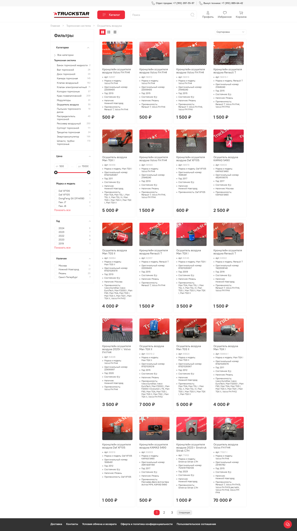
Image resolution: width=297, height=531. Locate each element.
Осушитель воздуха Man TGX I (114, 158)
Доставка (56, 524)
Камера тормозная (67, 78)
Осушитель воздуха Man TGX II (151, 347)
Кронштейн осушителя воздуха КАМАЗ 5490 (153, 446)
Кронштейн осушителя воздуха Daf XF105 (190, 158)
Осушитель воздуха (68, 104)
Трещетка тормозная (68, 132)
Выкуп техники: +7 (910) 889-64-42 (223, 3)
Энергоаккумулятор (68, 136)
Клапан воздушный (67, 82)
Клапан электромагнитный (72, 87)
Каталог (114, 15)
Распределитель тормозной (66, 118)
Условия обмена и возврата (99, 524)
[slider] (55, 172)
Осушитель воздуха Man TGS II (114, 252)
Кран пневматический (69, 95)
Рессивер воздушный (69, 123)
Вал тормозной (65, 69)
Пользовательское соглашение (196, 524)
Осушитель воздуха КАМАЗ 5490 (225, 158)
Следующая (184, 512)
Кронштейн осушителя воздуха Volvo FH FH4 (116, 71)
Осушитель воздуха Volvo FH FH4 (225, 446)
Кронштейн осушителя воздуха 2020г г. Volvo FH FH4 (116, 349)
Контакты (72, 524)
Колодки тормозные (68, 91)
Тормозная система (78, 25)
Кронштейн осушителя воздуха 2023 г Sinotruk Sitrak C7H (191, 447)
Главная (55, 25)
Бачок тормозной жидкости (72, 65)
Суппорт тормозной (68, 128)
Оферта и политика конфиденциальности (147, 524)
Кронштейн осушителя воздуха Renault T (227, 71)
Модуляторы (64, 100)
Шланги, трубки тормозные (65, 142)
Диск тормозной (66, 74)
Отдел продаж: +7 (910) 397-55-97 (175, 3)
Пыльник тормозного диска (69, 110)
